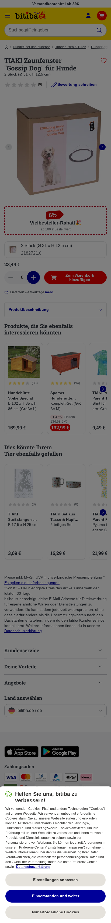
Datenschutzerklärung (33, 867)
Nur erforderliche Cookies (55, 912)
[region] (55, 854)
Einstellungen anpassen (55, 880)
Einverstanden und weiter (55, 896)
